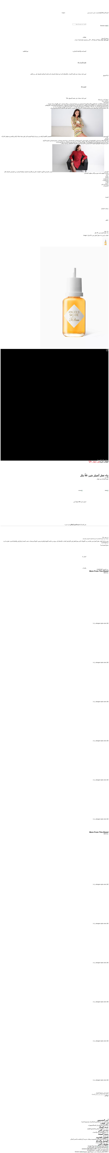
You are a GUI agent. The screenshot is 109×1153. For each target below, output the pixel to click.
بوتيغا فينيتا (84, 103)
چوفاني (47, 105)
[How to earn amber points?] (97, 508)
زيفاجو (56, 108)
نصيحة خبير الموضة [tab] (104, 538)
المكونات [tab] (91, 538)
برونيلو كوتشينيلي (74, 103)
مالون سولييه (84, 106)
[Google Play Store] (93, 1146)
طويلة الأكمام (92, 143)
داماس (104, 105)
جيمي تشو (51, 105)
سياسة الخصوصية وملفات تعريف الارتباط (90, 1139)
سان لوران (98, 108)
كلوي (57, 103)
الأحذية (103, 1125)
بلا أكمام (80, 143)
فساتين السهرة (81, 140)
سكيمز (88, 108)
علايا (101, 103)
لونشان (100, 106)
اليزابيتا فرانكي (89, 105)
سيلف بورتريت (93, 108)
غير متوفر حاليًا (105, 537)
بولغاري (66, 103)
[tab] (105, 241)
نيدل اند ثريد (56, 106)
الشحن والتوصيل (104, 1142)
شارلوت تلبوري (61, 103)
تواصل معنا (105, 1128)
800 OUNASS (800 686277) (89, 1149)
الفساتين (106, 171)
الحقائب (100, 1125)
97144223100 (91, 1150)
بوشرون (80, 103)
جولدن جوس (64, 105)
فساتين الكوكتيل (95, 140)
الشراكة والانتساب (97, 1132)
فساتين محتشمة (57, 140)
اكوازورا (93, 103)
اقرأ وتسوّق (105, 1135)
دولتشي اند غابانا (96, 105)
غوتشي (59, 105)
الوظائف (103, 1132)
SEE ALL (106, 572)
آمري (105, 142)
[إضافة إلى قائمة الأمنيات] (91, 532)
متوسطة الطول (101, 143)
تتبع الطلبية (90, 1128)
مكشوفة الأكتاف (74, 143)
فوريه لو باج (83, 105)
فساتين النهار (88, 140)
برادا (102, 108)
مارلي (68, 106)
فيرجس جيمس (76, 105)
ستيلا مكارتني (77, 108)
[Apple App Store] (103, 1146)
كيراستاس (106, 106)
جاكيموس (56, 105)
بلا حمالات (63, 143)
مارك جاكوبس (72, 106)
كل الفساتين (105, 140)
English (63, 12)
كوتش (107, 105)
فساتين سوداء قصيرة (66, 140)
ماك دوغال (90, 106)
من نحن (106, 1132)
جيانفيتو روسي (70, 105)
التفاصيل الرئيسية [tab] (97, 538)
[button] (104, 38)
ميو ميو (62, 106)
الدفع (94, 1128)
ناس (59, 106)
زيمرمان (52, 108)
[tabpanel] (54, 542)
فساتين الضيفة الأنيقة (48, 140)
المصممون (105, 136)
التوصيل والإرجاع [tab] (86, 538)
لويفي (103, 106)
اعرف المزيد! (67, 524)
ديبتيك (101, 105)
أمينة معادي (97, 103)
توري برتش (71, 108)
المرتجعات (98, 1142)
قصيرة (106, 143)
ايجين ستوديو (100, 142)
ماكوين (65, 106)
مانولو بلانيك (78, 106)
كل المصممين (105, 103)
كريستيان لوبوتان (52, 103)
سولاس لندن (83, 108)
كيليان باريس (104, 462)
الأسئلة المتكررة (99, 1128)
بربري (69, 103)
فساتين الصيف (75, 140)
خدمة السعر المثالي (75, 1139)
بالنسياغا (89, 103)
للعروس (101, 140)
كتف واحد (68, 143)
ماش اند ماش (95, 106)
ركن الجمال (96, 1125)
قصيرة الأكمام (85, 143)
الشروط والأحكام (104, 1139)
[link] (78, 39)
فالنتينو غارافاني (61, 108)
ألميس (107, 142)
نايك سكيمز (105, 108)
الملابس (106, 1125)
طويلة (96, 143)
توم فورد (67, 108)
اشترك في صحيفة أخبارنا (102, 1093)
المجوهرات (90, 1125)
